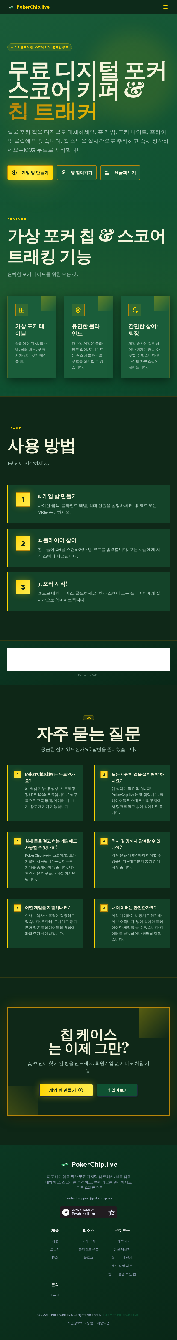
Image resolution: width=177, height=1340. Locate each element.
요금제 (55, 1249)
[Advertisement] (88, 659)
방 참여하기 (81, 172)
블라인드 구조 (89, 1249)
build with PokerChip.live (120, 1315)
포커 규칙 (88, 1241)
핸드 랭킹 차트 (122, 1266)
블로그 (88, 1257)
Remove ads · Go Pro (88, 675)
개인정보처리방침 (80, 1323)
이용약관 (103, 1323)
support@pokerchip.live (95, 1198)
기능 (55, 1241)
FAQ (55, 1257)
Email (55, 1295)
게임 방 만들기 (35, 172)
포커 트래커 (122, 1241)
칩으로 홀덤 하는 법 (122, 1274)
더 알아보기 (117, 1090)
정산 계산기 (122, 1249)
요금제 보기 (125, 172)
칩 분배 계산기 (122, 1257)
